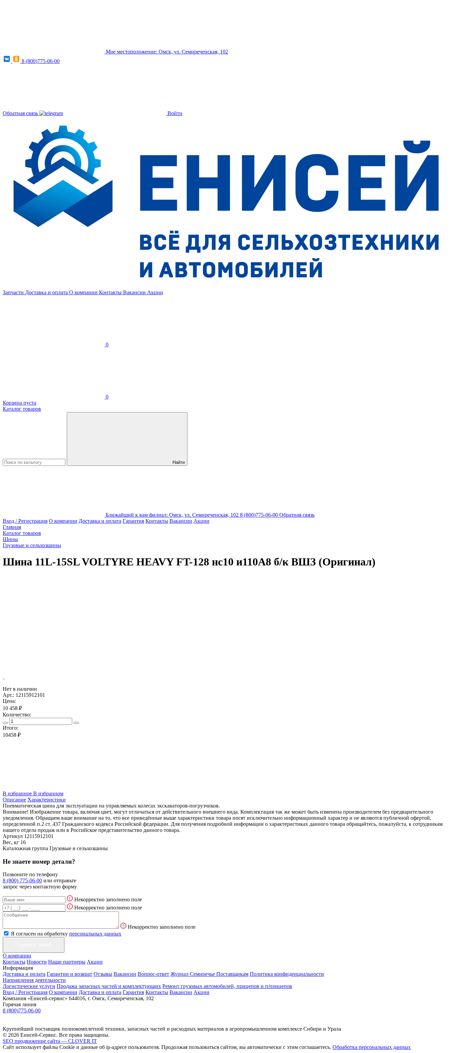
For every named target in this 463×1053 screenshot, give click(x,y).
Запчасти (14, 292)
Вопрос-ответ (153, 974)
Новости (37, 962)
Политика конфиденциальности (287, 974)
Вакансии (135, 292)
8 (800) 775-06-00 (22, 880)
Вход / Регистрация (25, 521)
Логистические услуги (29, 986)
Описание (14, 799)
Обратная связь (21, 113)
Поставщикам (232, 974)
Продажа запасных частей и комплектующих (109, 986)
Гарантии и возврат (69, 974)
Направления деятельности (34, 980)
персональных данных (95, 934)
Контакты (111, 292)
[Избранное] (53, 624)
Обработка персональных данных (372, 1047)
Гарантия (133, 521)
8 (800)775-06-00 (41, 61)
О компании (84, 292)
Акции (155, 292)
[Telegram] (51, 113)
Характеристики (46, 799)
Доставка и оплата (47, 292)
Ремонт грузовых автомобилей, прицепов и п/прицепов (227, 986)
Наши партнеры (66, 962)
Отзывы (103, 974)
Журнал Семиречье (193, 974)
